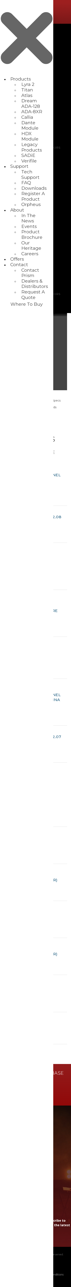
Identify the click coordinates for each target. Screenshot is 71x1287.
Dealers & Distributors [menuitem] (34, 283)
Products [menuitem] (20, 79)
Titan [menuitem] (27, 90)
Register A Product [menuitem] (33, 196)
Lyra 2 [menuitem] (27, 84)
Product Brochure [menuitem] (31, 234)
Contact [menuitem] (19, 264)
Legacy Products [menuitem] (31, 147)
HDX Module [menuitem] (29, 136)
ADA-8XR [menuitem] (31, 111)
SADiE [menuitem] (28, 155)
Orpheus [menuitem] (31, 204)
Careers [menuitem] (29, 253)
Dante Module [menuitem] (29, 125)
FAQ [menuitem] (26, 182)
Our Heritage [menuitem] (31, 245)
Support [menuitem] (19, 166)
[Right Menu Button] (26, 74)
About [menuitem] (17, 210)
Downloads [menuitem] (34, 188)
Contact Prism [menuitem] (30, 272)
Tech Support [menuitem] (30, 174)
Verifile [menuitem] (29, 161)
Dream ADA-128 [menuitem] (30, 103)
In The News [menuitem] (28, 218)
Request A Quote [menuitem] (33, 294)
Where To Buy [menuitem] (26, 304)
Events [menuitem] (29, 226)
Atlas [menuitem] (26, 95)
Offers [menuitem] (17, 259)
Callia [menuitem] (27, 117)
